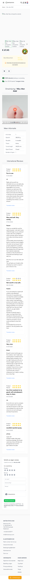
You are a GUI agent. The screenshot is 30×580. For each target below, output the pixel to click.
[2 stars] (7, 470)
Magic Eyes (20, 560)
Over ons (5, 553)
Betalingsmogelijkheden (9, 547)
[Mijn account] (23, 2)
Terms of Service (19, 505)
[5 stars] (14, 470)
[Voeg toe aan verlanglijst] (4, 71)
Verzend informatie (8, 544)
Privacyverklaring (7, 566)
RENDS (19, 572)
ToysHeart (20, 563)
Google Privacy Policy (9, 505)
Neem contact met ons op (9, 542)
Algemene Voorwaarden (9, 560)
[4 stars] (12, 470)
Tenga (19, 569)
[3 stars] (10, 470)
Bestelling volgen (7, 563)
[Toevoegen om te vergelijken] (9, 71)
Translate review (10, 205)
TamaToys (20, 566)
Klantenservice (7, 550)
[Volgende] (27, 44)
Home (3, 7)
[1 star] (5, 470)
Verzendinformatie (7, 569)
